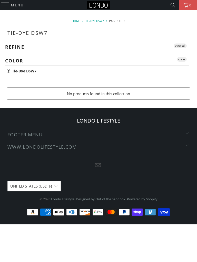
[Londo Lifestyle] (98, 5)
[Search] (173, 5)
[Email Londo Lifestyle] (98, 165)
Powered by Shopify (142, 199)
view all (180, 45)
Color (14, 61)
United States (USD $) (31, 186)
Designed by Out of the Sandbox (100, 199)
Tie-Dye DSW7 (23, 71)
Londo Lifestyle (62, 199)
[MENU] (3, 5)
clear (181, 59)
